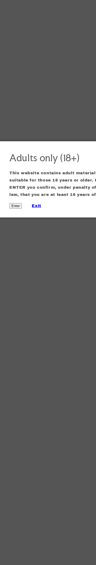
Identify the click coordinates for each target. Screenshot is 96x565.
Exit (36, 206)
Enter (15, 206)
